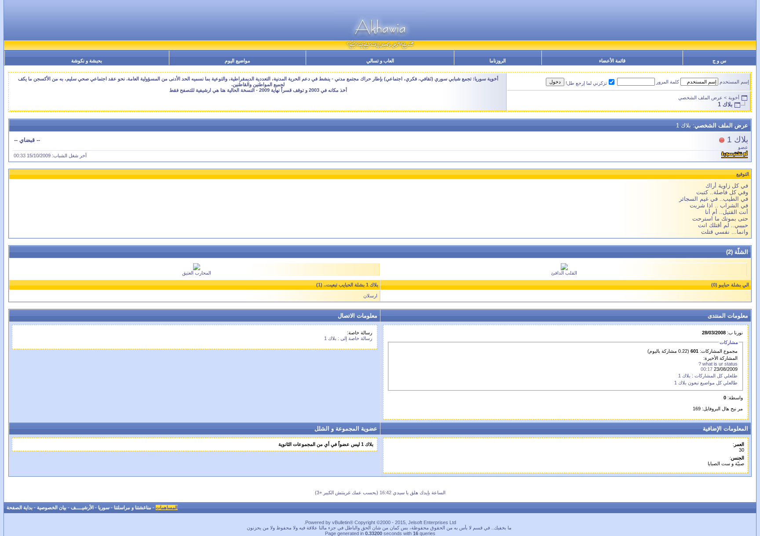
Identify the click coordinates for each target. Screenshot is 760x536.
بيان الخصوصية (51, 507)
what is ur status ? (718, 363)
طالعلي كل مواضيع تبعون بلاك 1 (706, 382)
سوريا (104, 507)
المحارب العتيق (196, 272)
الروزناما (498, 60)
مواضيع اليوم (237, 60)
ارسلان (370, 295)
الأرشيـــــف (82, 507)
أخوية (733, 97)
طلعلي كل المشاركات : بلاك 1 (708, 375)
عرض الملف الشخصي (700, 97)
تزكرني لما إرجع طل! (586, 83)
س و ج (719, 60)
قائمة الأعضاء (612, 60)
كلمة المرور (667, 81)
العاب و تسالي (380, 60)
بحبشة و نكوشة (86, 60)
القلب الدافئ (564, 272)
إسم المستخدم (734, 81)
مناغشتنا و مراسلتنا (132, 507)
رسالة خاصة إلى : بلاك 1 (348, 338)
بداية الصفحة (20, 507)
